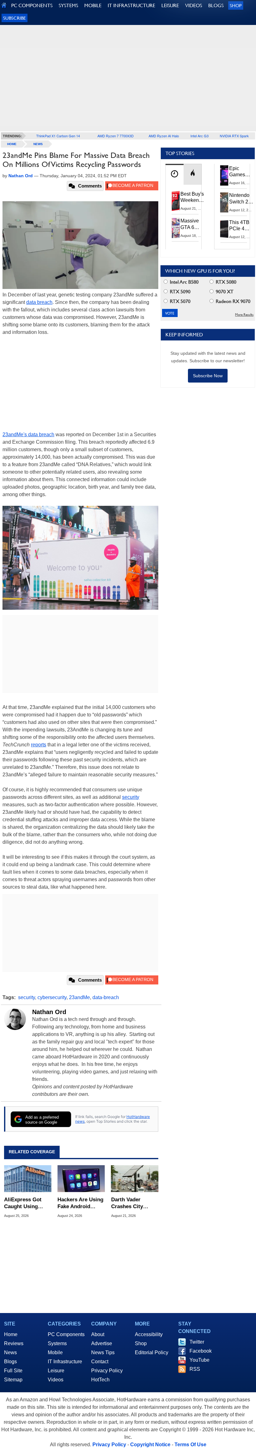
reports (38, 744)
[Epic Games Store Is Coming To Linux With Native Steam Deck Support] (224, 175)
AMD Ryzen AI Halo (164, 135)
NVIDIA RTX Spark (234, 135)
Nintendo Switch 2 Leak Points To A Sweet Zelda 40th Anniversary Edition (242, 199)
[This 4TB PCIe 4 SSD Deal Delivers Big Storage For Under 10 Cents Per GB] (224, 229)
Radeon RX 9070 (232, 301)
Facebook (201, 1351)
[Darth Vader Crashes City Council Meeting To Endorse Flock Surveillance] (134, 1178)
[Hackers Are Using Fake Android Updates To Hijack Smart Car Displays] (81, 1178)
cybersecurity (51, 997)
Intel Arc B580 (184, 282)
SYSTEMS (68, 5)
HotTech (100, 1379)
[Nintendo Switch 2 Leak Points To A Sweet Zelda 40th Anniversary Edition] (224, 202)
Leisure (56, 1370)
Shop (236, 5)
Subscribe (14, 18)
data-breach (105, 997)
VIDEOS (193, 5)
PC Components (66, 1334)
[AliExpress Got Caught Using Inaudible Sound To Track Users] (27, 1178)
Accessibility (149, 1334)
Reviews (13, 1343)
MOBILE (92, 5)
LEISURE (170, 5)
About (97, 1334)
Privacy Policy (107, 1370)
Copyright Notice (150, 1444)
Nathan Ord (49, 1011)
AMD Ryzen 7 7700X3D (115, 135)
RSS (195, 1369)
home (12, 144)
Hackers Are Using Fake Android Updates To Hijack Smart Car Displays (80, 1203)
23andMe (79, 997)
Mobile (55, 1352)
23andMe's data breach (28, 434)
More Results (244, 315)
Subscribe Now (208, 375)
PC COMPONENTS (31, 5)
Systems (57, 1343)
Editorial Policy (151, 1352)
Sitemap (13, 1379)
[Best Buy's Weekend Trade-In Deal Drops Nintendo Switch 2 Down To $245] (176, 201)
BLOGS (216, 5)
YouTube (199, 1360)
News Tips (103, 1352)
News (38, 144)
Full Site (13, 1370)
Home (10, 1334)
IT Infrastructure (65, 1361)
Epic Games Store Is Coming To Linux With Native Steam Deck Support (241, 172)
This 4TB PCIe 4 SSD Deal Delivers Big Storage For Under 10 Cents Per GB (240, 226)
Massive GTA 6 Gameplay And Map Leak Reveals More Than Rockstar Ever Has (192, 224)
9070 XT (224, 292)
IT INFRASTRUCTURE (131, 5)
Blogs (10, 1361)
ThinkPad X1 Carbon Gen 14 (58, 135)
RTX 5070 (179, 301)
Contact (99, 1361)
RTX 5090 (179, 292)
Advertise (101, 1343)
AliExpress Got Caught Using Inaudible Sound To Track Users (24, 1203)
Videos (55, 1379)
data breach (39, 302)
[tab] (174, 174)
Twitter (197, 1342)
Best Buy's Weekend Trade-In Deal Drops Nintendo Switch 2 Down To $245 (192, 197)
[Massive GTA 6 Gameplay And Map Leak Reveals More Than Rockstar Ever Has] (176, 228)
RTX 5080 (225, 282)
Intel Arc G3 (199, 135)
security (130, 797)
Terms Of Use (190, 1444)
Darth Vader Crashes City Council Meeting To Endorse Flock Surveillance (132, 1203)
